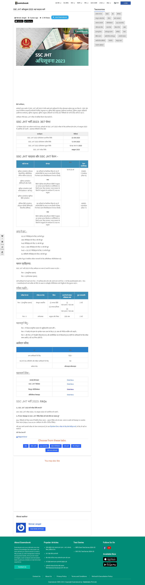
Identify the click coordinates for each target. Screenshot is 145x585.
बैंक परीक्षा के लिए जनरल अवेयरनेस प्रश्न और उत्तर (58, 557)
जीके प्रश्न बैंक (99, 27)
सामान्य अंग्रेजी (94, 3)
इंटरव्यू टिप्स (98, 31)
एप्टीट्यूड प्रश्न (108, 31)
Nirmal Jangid (35, 524)
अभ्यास (101, 3)
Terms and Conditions (79, 576)
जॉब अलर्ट (66, 446)
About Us (48, 576)
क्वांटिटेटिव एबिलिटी (100, 40)
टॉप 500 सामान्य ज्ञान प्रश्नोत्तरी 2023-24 (56, 561)
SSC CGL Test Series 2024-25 (84, 551)
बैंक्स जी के (117, 27)
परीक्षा (108, 3)
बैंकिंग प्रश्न (98, 36)
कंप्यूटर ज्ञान (119, 40)
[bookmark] (2, 241)
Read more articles (37, 529)
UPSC (118, 31)
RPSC (119, 14)
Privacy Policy (61, 576)
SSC (25, 446)
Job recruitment (52, 450)
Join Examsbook (61, 17)
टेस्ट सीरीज (66, 3)
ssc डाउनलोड (44, 446)
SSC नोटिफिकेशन (55, 446)
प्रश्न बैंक (57, 3)
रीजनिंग (79, 3)
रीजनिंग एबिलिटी (99, 45)
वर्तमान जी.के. (99, 14)
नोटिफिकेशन (109, 23)
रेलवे (124, 31)
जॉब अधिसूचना (76, 446)
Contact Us (22, 567)
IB (112, 14)
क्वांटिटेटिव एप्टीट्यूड (110, 36)
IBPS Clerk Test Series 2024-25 (85, 547)
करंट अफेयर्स (117, 18)
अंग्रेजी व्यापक (122, 36)
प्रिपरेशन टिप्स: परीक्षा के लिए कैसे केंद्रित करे (63, 426)
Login (126, 3)
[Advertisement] (52, 86)
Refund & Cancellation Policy (102, 576)
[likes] (2, 236)
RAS (107, 14)
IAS (124, 27)
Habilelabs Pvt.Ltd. (90, 582)
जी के (72, 3)
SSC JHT (33, 446)
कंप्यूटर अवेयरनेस (100, 18)
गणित (85, 3)
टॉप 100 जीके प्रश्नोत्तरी (52, 553)
